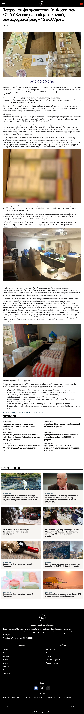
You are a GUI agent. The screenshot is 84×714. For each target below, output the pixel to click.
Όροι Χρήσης (50, 656)
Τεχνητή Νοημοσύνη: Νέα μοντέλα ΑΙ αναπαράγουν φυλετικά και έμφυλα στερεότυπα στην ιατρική (62, 447)
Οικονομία (7, 659)
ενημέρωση (7, 634)
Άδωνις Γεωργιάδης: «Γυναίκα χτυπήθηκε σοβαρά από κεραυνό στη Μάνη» (62, 425)
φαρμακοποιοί (38, 412)
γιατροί (7, 412)
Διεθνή (5, 663)
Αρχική (5, 649)
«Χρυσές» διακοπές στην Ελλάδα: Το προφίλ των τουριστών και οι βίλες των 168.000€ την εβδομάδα (62, 437)
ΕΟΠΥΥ (31, 412)
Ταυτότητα (50, 653)
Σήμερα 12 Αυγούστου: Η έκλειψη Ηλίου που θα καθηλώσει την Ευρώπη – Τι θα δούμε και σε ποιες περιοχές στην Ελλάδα (21, 437)
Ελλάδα (6, 656)
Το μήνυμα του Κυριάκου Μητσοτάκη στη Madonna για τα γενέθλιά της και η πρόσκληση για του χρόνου (20, 426)
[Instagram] (48, 688)
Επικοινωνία (50, 649)
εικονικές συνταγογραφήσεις (19, 412)
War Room (7, 673)
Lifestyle (6, 670)
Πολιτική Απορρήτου (53, 659)
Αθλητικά (6, 666)
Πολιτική (6, 653)
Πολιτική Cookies (52, 663)
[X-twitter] (42, 688)
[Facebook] (36, 688)
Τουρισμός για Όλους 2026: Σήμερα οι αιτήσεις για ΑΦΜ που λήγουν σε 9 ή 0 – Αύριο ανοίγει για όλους (21, 447)
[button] (78, 3)
